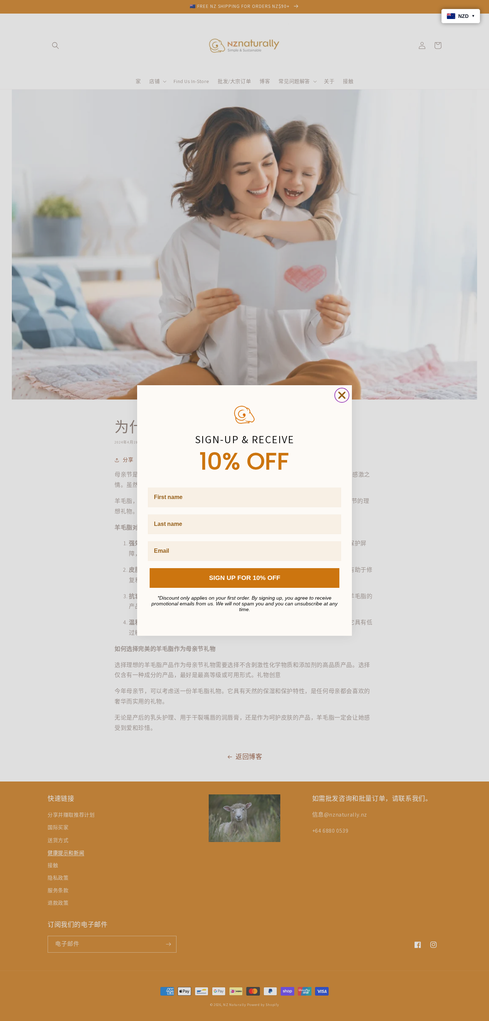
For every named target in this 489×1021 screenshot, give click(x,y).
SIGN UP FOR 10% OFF (244, 577)
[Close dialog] (342, 395)
